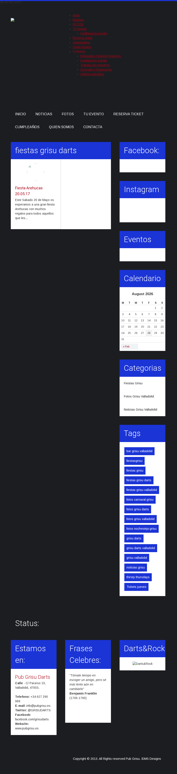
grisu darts (133, 538)
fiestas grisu (134, 470)
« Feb (126, 346)
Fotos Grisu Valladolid (139, 396)
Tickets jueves (136, 587)
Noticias (78, 20)
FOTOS (78, 24)
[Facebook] (123, 94)
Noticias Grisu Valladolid (140, 409)
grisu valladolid (136, 557)
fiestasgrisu (134, 461)
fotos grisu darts (137, 509)
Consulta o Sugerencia (96, 69)
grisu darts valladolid (140, 548)
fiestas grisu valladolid (141, 490)
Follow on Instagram (144, 211)
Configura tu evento (93, 33)
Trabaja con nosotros (95, 65)
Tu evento (80, 29)
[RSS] (151, 94)
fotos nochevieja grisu (141, 528)
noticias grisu (135, 567)
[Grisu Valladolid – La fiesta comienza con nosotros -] (12, 18)
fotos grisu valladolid (140, 519)
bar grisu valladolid (139, 451)
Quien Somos (82, 47)
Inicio (76, 15)
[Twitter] (132, 94)
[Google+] (142, 94)
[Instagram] (161, 91)
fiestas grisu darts (138, 480)
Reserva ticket (82, 38)
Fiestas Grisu (133, 383)
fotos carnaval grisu (139, 499)
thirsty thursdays (138, 577)
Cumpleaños (81, 42)
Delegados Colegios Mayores (100, 56)
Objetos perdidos (92, 74)
